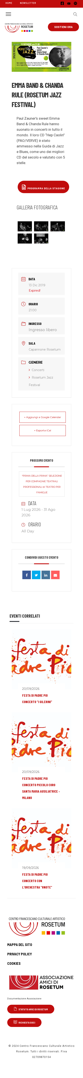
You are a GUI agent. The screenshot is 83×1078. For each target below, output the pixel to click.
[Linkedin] (46, 575)
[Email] (55, 575)
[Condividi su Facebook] (26, 575)
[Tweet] (36, 575)
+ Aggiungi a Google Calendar (42, 417)
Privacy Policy (19, 954)
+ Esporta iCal (42, 430)
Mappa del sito (19, 944)
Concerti (38, 370)
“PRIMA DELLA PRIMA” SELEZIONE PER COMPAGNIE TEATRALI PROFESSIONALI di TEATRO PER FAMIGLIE (42, 484)
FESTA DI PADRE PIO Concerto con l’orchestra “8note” (37, 880)
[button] (74, 14)
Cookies (14, 963)
